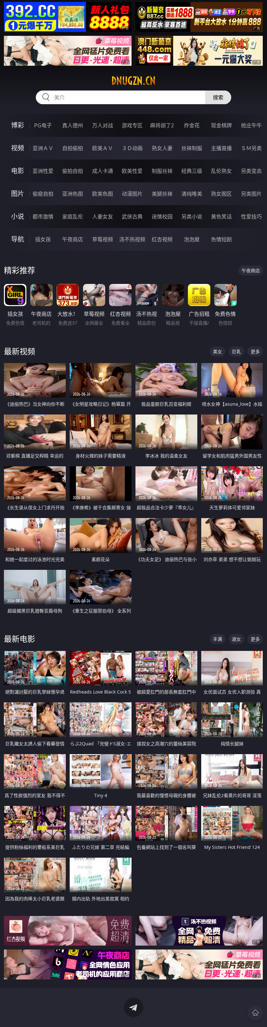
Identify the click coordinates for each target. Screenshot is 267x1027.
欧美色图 (102, 193)
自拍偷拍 (72, 148)
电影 (17, 170)
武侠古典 (132, 216)
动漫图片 (132, 193)
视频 (17, 148)
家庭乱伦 (72, 216)
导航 (17, 239)
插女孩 (43, 239)
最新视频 (19, 351)
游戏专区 (132, 125)
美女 (217, 351)
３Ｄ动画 (132, 148)
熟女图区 (221, 193)
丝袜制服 (191, 148)
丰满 (217, 639)
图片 (17, 193)
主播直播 (221, 148)
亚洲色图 (72, 193)
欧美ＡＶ (102, 148)
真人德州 (72, 125)
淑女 (236, 639)
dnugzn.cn (133, 80)
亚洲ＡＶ (43, 148)
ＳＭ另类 (251, 148)
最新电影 (19, 638)
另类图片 (251, 193)
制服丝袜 (162, 171)
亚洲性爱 (43, 171)
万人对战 (102, 125)
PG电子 (43, 125)
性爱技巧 (251, 216)
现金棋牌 (221, 125)
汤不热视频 (132, 239)
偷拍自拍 (72, 171)
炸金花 (192, 125)
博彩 (17, 125)
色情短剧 (221, 239)
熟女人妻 (162, 148)
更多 (255, 351)
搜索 (218, 97)
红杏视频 (162, 239)
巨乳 (236, 351)
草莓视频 (102, 239)
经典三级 (191, 171)
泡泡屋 (192, 239)
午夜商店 (72, 239)
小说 (17, 216)
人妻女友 (102, 216)
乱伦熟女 (221, 171)
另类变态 (251, 171)
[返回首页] (255, 1012)
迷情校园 (162, 216)
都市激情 (43, 216)
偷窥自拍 (43, 193)
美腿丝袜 (162, 193)
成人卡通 (102, 171)
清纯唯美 (191, 193)
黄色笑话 (221, 216)
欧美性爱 (132, 171)
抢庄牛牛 (251, 125)
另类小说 (191, 216)
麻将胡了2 (162, 125)
